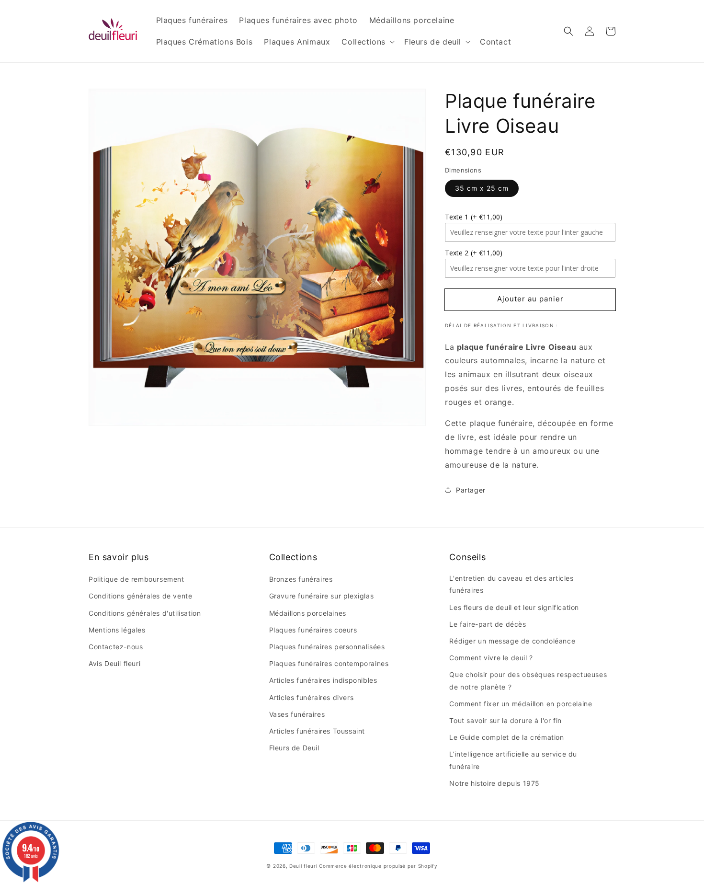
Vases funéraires (297, 714)
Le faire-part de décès (487, 624)
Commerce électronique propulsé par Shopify (378, 866)
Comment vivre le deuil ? (491, 658)
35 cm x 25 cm (482, 188)
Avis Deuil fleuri (114, 663)
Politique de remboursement (136, 579)
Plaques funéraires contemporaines (329, 663)
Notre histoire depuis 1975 (494, 783)
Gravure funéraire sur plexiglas (321, 596)
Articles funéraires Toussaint (317, 731)
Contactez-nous (116, 647)
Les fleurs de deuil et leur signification (514, 607)
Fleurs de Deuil (294, 748)
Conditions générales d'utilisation (145, 613)
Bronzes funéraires (301, 579)
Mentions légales (117, 630)
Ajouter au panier (530, 298)
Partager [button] (471, 490)
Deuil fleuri (303, 866)
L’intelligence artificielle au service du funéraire (513, 760)
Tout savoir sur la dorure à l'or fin (505, 720)
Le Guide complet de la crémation (506, 737)
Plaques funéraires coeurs (313, 630)
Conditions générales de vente (140, 596)
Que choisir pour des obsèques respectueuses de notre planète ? (528, 680)
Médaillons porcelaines (307, 613)
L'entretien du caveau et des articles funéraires (511, 584)
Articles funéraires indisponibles (323, 680)
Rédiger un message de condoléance (512, 641)
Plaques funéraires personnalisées (327, 647)
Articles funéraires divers (311, 697)
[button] (568, 31)
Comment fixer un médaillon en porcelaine (520, 704)
